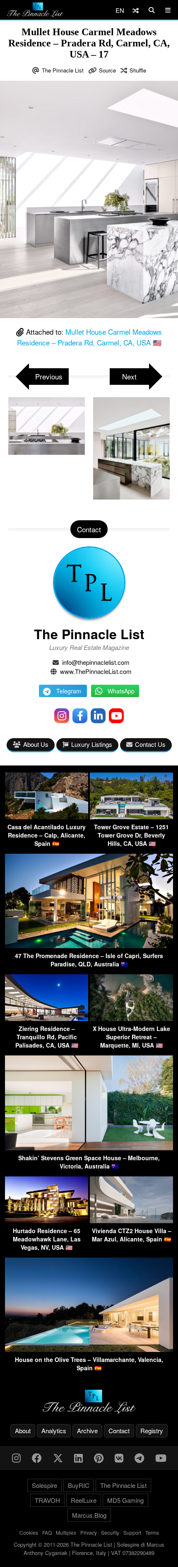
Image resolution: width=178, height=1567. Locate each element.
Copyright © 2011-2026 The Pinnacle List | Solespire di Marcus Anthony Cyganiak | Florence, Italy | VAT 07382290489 (89, 1548)
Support (132, 1532)
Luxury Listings (91, 744)
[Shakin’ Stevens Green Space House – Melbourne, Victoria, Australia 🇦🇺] (89, 1147)
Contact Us (150, 744)
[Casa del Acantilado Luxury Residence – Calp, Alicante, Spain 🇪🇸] (46, 816)
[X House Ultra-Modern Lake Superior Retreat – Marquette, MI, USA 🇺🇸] (131, 1018)
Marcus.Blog (89, 1515)
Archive (87, 1430)
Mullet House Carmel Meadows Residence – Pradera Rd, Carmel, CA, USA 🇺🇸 (89, 337)
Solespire (44, 1485)
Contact (119, 1430)
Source (107, 70)
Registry (151, 1430)
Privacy (88, 1532)
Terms (152, 1532)
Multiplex (66, 1532)
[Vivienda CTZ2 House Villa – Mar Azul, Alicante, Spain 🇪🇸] (131, 1220)
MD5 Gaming (125, 1500)
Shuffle (138, 70)
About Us (35, 744)
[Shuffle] (135, 10)
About (23, 1430)
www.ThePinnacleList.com (96, 671)
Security (110, 1532)
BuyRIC (78, 1485)
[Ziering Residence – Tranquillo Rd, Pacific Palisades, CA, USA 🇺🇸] (46, 1018)
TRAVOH (47, 1500)
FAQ (47, 1532)
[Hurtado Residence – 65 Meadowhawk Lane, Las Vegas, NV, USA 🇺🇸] (46, 1220)
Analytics (53, 1430)
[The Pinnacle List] (89, 1402)
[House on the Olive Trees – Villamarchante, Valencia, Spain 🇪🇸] (89, 1349)
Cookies (28, 1532)
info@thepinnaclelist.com (96, 662)
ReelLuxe (83, 1500)
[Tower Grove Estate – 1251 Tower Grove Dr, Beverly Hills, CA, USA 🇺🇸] (131, 816)
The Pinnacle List (63, 70)
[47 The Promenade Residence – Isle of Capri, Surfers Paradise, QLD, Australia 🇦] (89, 945)
